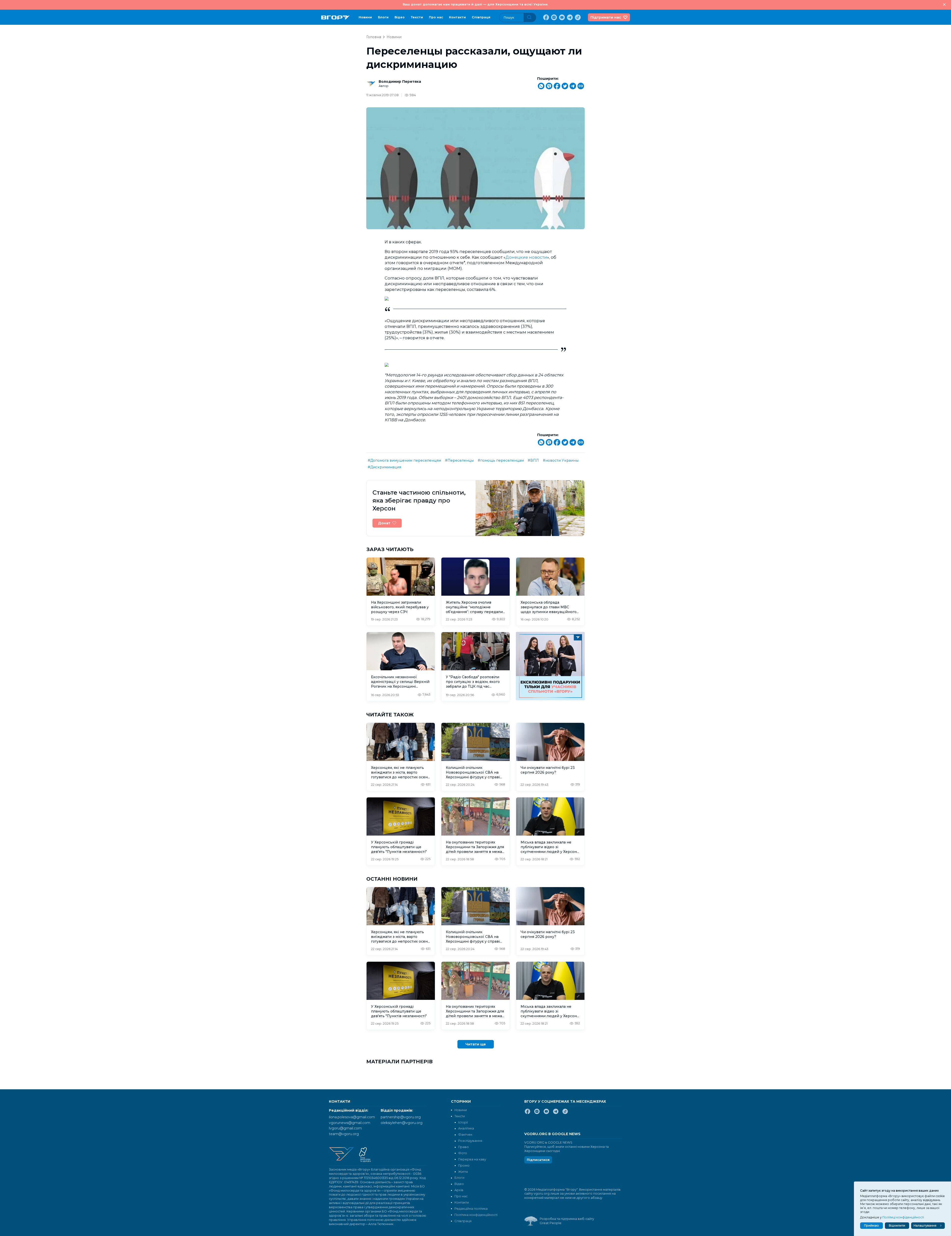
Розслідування (470, 1141)
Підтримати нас (605, 17)
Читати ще (475, 1044)
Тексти (417, 17)
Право (463, 1147)
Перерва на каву (472, 1159)
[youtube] (561, 17)
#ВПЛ (533, 460)
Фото (462, 1153)
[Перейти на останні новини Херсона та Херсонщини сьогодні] (335, 17)
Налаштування (925, 1225)
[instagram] (553, 17)
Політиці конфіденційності (903, 1217)
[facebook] (546, 17)
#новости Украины (561, 460)
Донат (384, 523)
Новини (365, 17)
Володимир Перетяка (400, 81)
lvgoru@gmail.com (345, 1128)
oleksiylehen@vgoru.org (402, 1123)
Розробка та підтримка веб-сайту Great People (567, 1221)
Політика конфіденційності (476, 1215)
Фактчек (465, 1134)
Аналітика (466, 1128)
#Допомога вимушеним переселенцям (404, 460)
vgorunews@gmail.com (349, 1123)
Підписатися (538, 1160)
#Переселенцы (459, 460)
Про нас (436, 17)
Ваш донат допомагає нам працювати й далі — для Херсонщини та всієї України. (475, 4)
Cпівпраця (481, 17)
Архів (458, 1190)
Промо (464, 1165)
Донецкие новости (526, 257)
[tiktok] (577, 17)
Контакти (457, 17)
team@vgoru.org (344, 1134)
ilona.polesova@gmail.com (352, 1117)
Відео (400, 17)
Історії (463, 1122)
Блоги (383, 17)
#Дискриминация (384, 467)
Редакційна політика (471, 1208)
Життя (463, 1172)
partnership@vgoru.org (401, 1117)
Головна (373, 37)
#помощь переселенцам (501, 460)
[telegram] (569, 17)
